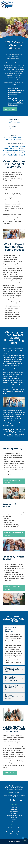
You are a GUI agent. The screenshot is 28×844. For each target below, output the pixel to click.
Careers (14, 822)
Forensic (11, 97)
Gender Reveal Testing (11, 572)
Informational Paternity (16, 91)
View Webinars (14, 811)
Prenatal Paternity (14, 93)
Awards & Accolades (14, 828)
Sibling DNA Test (13, 99)
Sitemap (14, 820)
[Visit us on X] (18, 800)
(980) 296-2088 (10, 109)
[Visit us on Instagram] (10, 800)
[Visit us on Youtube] (21, 800)
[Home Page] (7, 5)
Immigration (12, 95)
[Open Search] (20, 5)
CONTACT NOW (10, 773)
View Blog (14, 809)
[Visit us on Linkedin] (14, 800)
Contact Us (14, 817)
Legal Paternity (13, 89)
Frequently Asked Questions (14, 815)
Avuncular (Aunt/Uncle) (16, 101)
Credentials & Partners (14, 830)
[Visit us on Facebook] (7, 800)
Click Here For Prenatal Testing (12, 588)
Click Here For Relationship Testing (13, 534)
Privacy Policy (14, 834)
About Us (14, 807)
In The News (14, 813)
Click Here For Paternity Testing (12, 481)
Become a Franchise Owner (14, 832)
